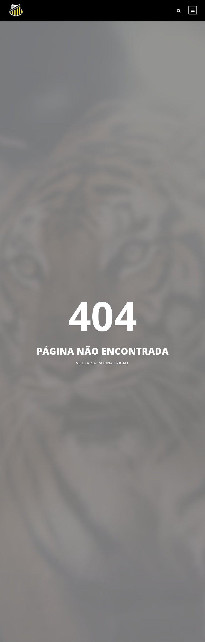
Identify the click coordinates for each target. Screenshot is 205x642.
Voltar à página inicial (102, 362)
